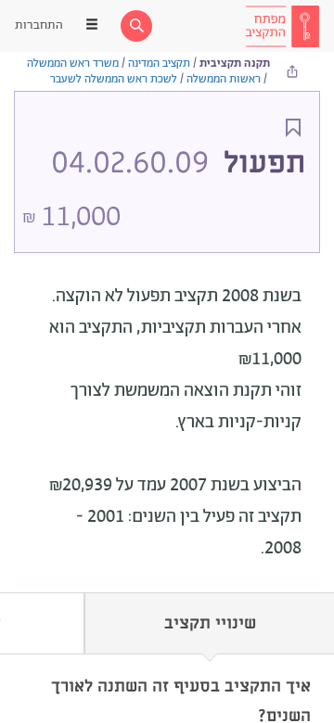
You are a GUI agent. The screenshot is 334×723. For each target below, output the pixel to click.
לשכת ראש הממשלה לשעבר (113, 79)
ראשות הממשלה (223, 79)
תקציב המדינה (159, 63)
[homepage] (282, 26)
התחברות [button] (39, 25)
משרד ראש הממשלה (73, 63)
